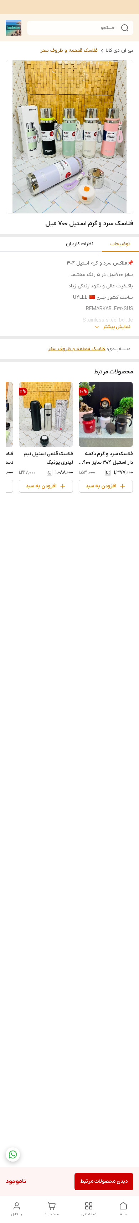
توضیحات (120, 244)
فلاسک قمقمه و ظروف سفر (69, 50)
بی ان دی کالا (119, 50)
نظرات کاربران (79, 244)
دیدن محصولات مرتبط (104, 1181)
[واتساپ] (13, 1154)
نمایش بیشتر (116, 326)
